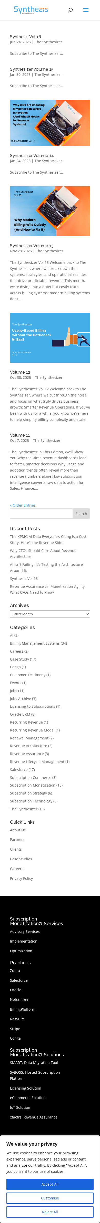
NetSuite (17, 1019)
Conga (15, 666)
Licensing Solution (25, 1088)
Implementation (23, 941)
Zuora (15, 970)
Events (15, 682)
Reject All (50, 1211)
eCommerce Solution (28, 1097)
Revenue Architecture (28, 745)
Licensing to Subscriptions (32, 706)
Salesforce (19, 769)
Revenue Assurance (27, 753)
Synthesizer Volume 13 (32, 245)
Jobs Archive (20, 698)
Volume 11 (20, 435)
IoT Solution (20, 1107)
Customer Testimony (27, 674)
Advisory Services (25, 931)
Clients (16, 849)
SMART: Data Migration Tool (34, 1062)
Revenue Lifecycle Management (37, 761)
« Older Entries (23, 505)
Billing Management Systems (35, 643)
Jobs (13, 690)
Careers (16, 651)
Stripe (15, 1028)
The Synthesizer (48, 41)
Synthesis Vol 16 (25, 36)
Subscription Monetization (32, 785)
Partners (17, 839)
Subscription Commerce (30, 777)
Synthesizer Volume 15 (32, 69)
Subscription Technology (31, 801)
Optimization (21, 950)
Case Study (19, 659)
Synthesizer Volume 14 (32, 155)
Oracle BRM (20, 714)
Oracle (15, 989)
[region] (50, 1179)
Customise (50, 1198)
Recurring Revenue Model (32, 730)
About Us (18, 830)
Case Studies (21, 858)
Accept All (50, 1184)
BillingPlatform (22, 1009)
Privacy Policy (21, 878)
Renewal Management (29, 738)
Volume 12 (20, 372)
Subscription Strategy (28, 793)
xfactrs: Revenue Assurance (33, 1117)
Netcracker (19, 999)
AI (11, 635)
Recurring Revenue (26, 722)
